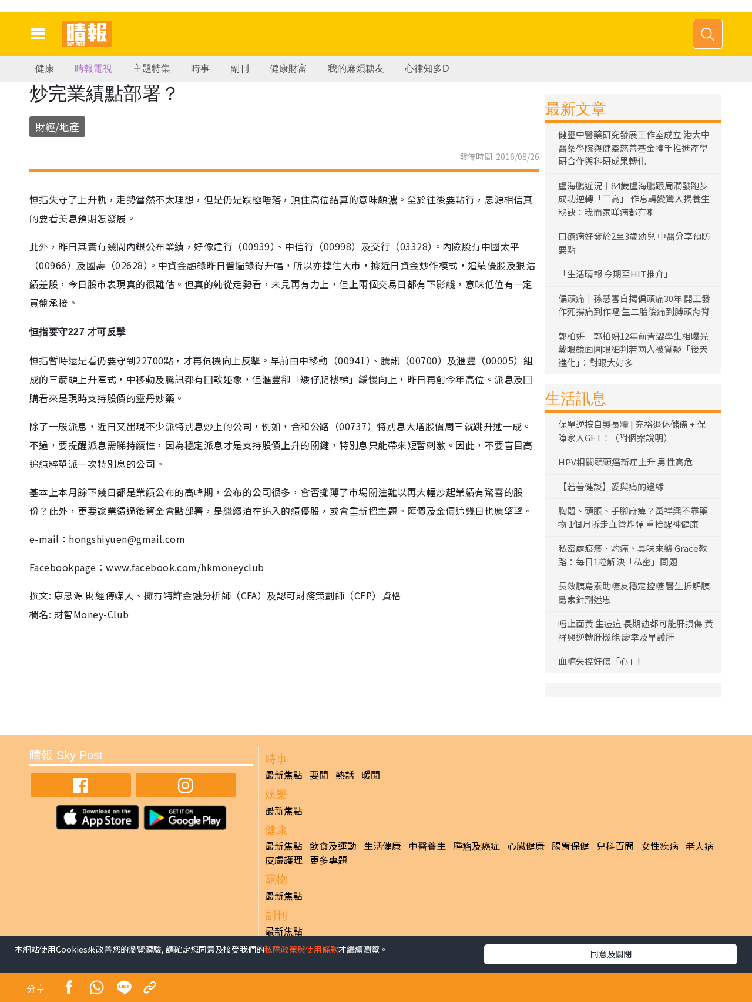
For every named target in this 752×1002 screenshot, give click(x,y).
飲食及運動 (333, 846)
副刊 (239, 68)
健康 (44, 68)
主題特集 (151, 68)
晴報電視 (93, 68)
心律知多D (427, 68)
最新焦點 (284, 775)
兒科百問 (615, 846)
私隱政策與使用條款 (301, 949)
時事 (200, 68)
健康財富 (288, 68)
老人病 (700, 846)
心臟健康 (526, 846)
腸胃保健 (570, 846)
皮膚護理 (284, 860)
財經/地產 (57, 126)
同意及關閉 (611, 954)
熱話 (344, 775)
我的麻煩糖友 (356, 68)
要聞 (319, 775)
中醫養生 (427, 846)
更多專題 (328, 860)
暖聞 (370, 775)
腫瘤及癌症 (476, 846)
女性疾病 (660, 846)
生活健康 (382, 846)
